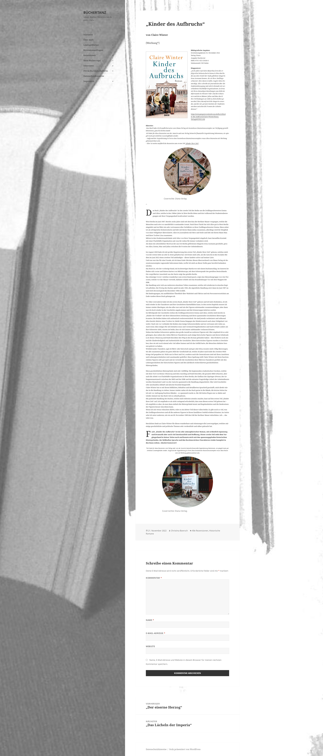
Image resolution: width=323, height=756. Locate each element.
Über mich (88, 39)
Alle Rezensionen (200, 530)
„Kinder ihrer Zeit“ (192, 143)
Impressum (88, 81)
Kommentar (154, 577)
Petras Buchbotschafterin (95, 70)
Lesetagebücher (91, 45)
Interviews (88, 65)
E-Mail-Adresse (155, 633)
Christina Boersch (179, 530)
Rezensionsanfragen (93, 50)
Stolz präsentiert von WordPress (184, 749)
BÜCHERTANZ (94, 12)
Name (150, 620)
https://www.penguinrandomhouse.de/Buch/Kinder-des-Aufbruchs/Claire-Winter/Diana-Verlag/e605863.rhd (208, 116)
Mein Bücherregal (92, 60)
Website (150, 646)
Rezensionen (89, 55)
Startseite (88, 34)
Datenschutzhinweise (93, 76)
